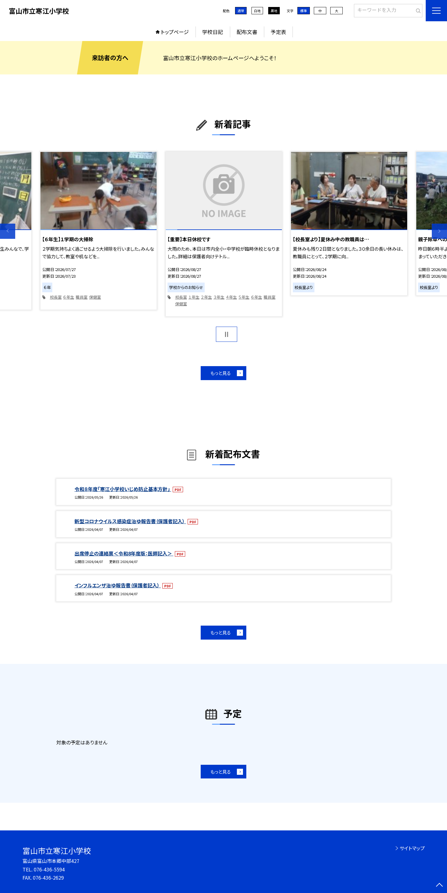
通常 (240, 10)
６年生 (68, 297)
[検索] (417, 9)
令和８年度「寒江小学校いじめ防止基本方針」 (122, 489)
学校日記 (212, 32)
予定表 (278, 32)
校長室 (56, 297)
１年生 (194, 297)
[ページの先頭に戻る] (439, 885)
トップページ (175, 32)
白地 (257, 10)
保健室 (95, 297)
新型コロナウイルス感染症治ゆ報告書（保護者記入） (130, 521)
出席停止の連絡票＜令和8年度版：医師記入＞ (123, 553)
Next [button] (439, 231)
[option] (98, 231)
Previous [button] (7, 231)
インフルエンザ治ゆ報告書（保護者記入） (117, 585)
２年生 (206, 297)
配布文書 (247, 32)
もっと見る (220, 373)
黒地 (274, 10)
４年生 (231, 297)
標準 (303, 10)
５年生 (243, 297)
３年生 (218, 297)
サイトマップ (412, 848)
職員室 (82, 297)
